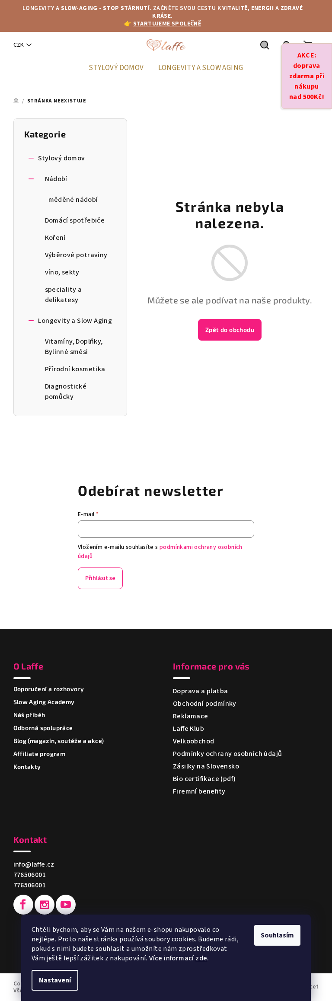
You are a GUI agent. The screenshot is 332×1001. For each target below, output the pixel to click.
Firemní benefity (199, 791)
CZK (18, 45)
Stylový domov (61, 158)
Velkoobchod (193, 741)
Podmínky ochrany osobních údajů (227, 754)
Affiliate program (39, 754)
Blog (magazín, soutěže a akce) (58, 741)
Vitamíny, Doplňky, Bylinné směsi (74, 347)
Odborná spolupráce (43, 728)
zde (201, 958)
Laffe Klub (188, 728)
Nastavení (55, 980)
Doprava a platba (200, 691)
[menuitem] (116, 68)
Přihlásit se (100, 578)
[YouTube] (66, 905)
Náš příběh (29, 715)
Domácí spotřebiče (75, 220)
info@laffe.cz (33, 864)
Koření (55, 237)
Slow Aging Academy (44, 702)
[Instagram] (44, 905)
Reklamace (190, 716)
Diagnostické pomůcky (66, 392)
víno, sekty (62, 272)
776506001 (29, 875)
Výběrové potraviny (76, 255)
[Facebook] (23, 905)
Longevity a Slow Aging (75, 320)
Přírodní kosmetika (75, 369)
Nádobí (56, 179)
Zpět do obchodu (229, 329)
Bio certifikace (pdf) (204, 779)
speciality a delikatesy (63, 295)
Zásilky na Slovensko (206, 766)
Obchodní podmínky (204, 703)
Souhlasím (277, 935)
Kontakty (27, 767)
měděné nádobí (73, 199)
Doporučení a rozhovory (48, 689)
